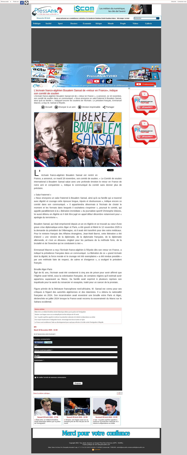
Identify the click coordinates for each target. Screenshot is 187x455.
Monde (111, 23)
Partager (109, 107)
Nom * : (36, 345)
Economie (87, 23)
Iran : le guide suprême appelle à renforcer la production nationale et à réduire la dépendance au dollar (65, 317)
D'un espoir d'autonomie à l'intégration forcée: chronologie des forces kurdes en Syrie (60, 319)
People (123, 23)
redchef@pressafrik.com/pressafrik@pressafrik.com (130, 447)
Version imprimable (90, 107)
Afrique (98, 23)
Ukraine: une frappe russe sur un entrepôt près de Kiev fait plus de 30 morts (57, 314)
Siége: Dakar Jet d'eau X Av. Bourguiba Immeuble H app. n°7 (64, 447)
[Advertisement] (97, 43)
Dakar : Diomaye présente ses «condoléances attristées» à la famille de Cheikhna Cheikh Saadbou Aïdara (69, 18)
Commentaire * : (39, 360)
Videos (135, 23)
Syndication (97, 449)
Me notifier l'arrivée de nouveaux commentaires (51, 377)
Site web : (37, 355)
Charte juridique (87, 444)
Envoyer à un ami (66, 107)
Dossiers (73, 23)
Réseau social (4, 1)
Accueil (48, 107)
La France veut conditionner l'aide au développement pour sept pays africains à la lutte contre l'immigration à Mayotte (69, 322)
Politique (37, 23)
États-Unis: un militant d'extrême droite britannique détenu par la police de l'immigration (60, 312)
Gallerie (148, 23)
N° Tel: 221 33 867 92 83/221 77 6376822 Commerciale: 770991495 (98, 447)
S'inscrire (173, 1)
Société (48, 23)
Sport (60, 23)
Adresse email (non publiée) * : (43, 350)
